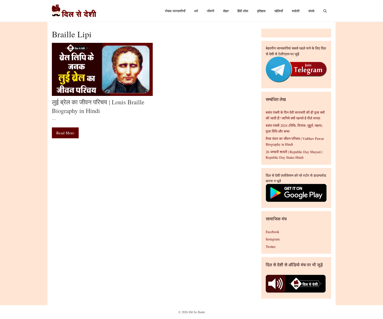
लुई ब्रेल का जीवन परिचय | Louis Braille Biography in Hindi (98, 106)
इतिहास (261, 11)
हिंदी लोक (242, 11)
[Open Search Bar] (325, 11)
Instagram (272, 239)
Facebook (272, 231)
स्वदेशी (295, 11)
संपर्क (311, 11)
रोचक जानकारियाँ (175, 11)
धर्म (196, 11)
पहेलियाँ (278, 11)
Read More (65, 132)
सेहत (226, 11)
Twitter (271, 246)
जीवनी (210, 11)
